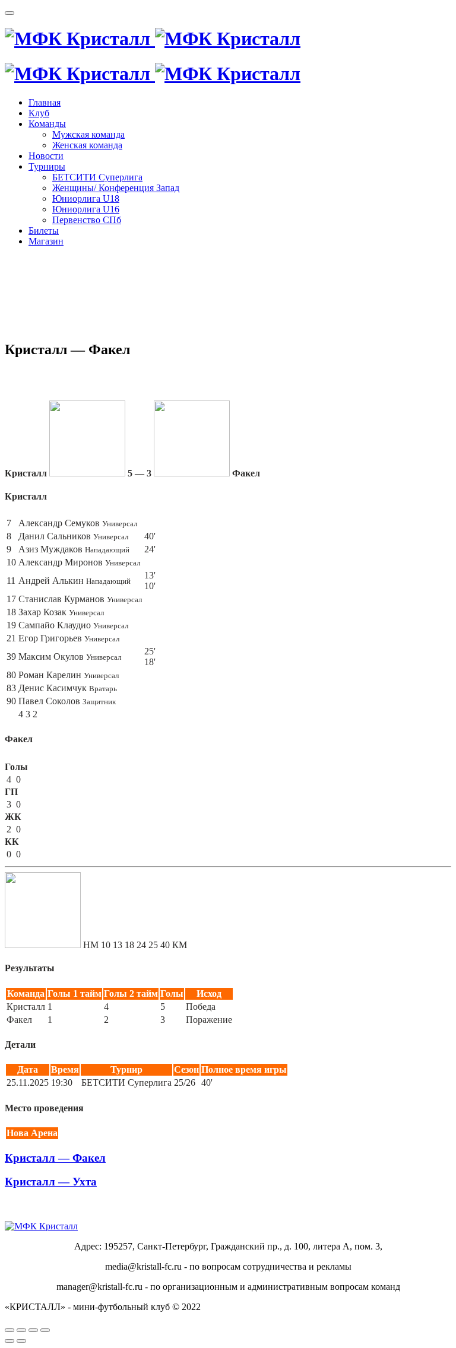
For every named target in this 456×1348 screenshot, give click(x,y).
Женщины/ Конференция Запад (115, 188)
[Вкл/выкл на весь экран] (33, 1330)
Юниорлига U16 (85, 209)
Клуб (38, 113)
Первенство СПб (86, 220)
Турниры (46, 166)
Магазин (46, 241)
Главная (44, 102)
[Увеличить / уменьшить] (45, 1330)
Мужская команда (88, 134)
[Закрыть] (9, 1330)
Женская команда (87, 145)
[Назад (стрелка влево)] (9, 1341)
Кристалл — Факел (55, 1158)
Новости (46, 156)
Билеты (43, 230)
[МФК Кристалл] (152, 38)
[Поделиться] (21, 1330)
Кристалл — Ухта (51, 1181)
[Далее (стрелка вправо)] (21, 1341)
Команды (47, 124)
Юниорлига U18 (85, 198)
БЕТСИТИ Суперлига (97, 177)
